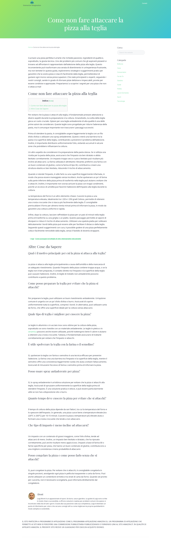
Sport (119, 97)
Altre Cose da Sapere (38, 109)
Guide (119, 85)
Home (30, 47)
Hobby (119, 89)
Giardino (120, 80)
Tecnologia (121, 101)
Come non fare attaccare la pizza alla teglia (47, 106)
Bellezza (120, 64)
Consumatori (121, 72)
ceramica (32, 331)
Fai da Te (120, 76)
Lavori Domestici (123, 93)
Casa (119, 68)
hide (51, 101)
